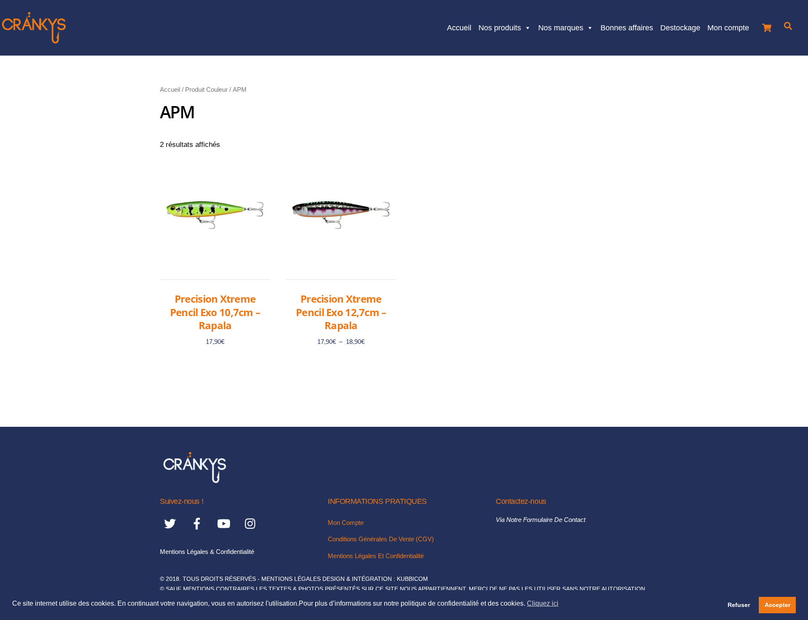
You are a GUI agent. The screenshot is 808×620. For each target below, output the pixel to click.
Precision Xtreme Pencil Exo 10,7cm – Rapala (215, 312)
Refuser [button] (739, 604)
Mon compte (728, 27)
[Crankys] (194, 480)
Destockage (680, 27)
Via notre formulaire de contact (540, 519)
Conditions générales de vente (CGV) (381, 539)
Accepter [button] (777, 604)
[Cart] (766, 25)
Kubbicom (412, 579)
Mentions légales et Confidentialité (376, 555)
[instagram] (252, 523)
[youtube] (225, 523)
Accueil (459, 27)
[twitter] (171, 523)
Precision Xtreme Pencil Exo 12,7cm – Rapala (341, 312)
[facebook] (198, 523)
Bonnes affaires (627, 27)
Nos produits (499, 27)
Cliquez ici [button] (542, 603)
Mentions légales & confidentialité (207, 551)
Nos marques (560, 27)
